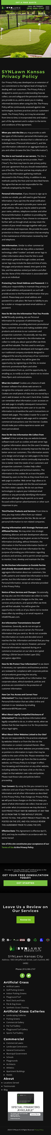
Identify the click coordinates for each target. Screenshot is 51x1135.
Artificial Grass (16, 982)
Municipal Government (16, 1053)
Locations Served (11, 1082)
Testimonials (9, 1086)
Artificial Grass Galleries (24, 1011)
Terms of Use (8, 847)
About (9, 1078)
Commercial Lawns (14, 1043)
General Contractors (15, 1050)
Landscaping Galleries (16, 1015)
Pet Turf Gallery (13, 1026)
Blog (6, 1089)
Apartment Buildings (15, 1071)
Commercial (14, 1039)
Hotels (9, 1075)
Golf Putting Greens (15, 990)
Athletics (10, 1067)
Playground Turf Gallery (17, 1029)
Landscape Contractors (16, 1046)
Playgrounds (12, 1060)
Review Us (25, 919)
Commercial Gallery (15, 1022)
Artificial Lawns (13, 986)
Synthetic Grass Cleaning (17, 1007)
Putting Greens (13, 1019)
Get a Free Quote (26, 2)
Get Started (25, 883)
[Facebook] (22, 975)
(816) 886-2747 (35, 8)
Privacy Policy (39, 1130)
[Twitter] (28, 975)
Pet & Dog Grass (13, 1004)
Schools (9, 1057)
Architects (10, 1064)
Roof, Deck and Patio (15, 1000)
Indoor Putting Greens (16, 993)
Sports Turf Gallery (14, 1033)
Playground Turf (13, 997)
